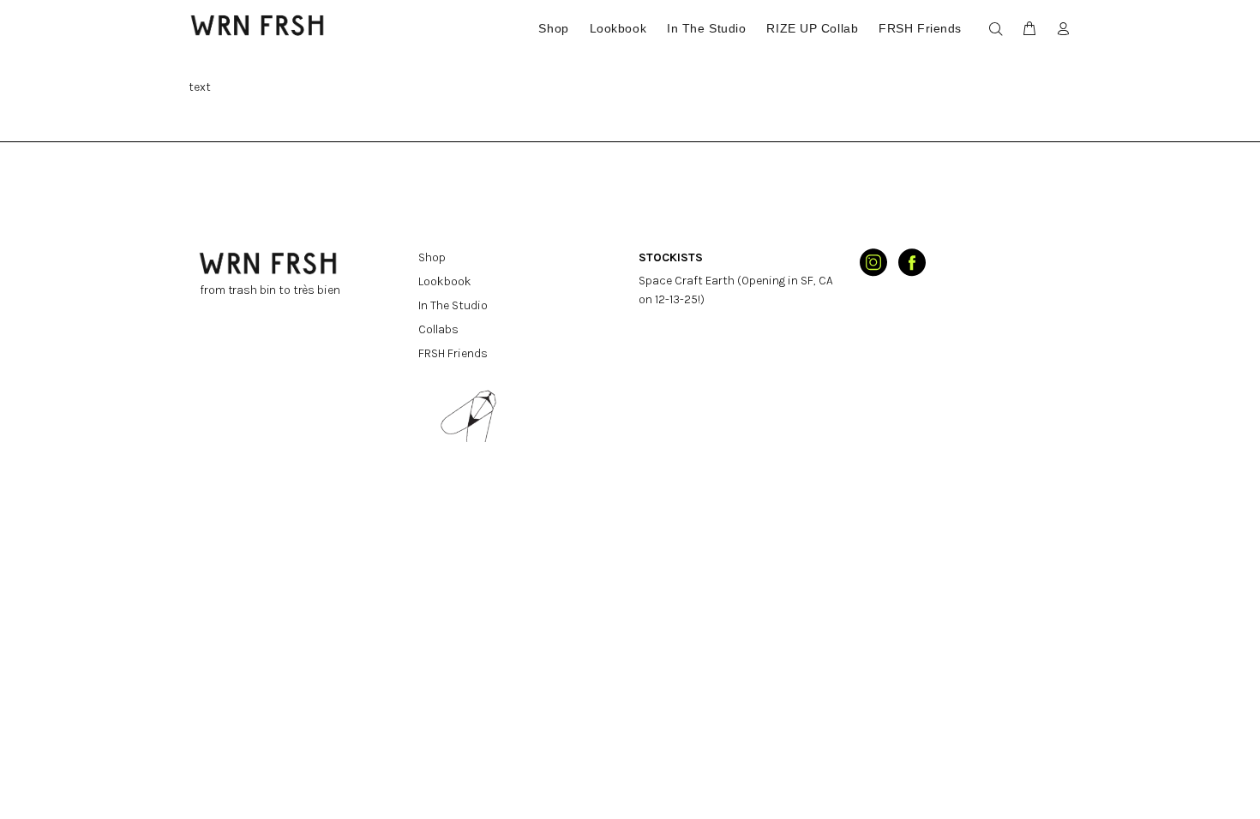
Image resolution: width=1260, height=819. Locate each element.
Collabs (438, 329)
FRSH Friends (453, 353)
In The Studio (453, 305)
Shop (432, 257)
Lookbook (444, 281)
